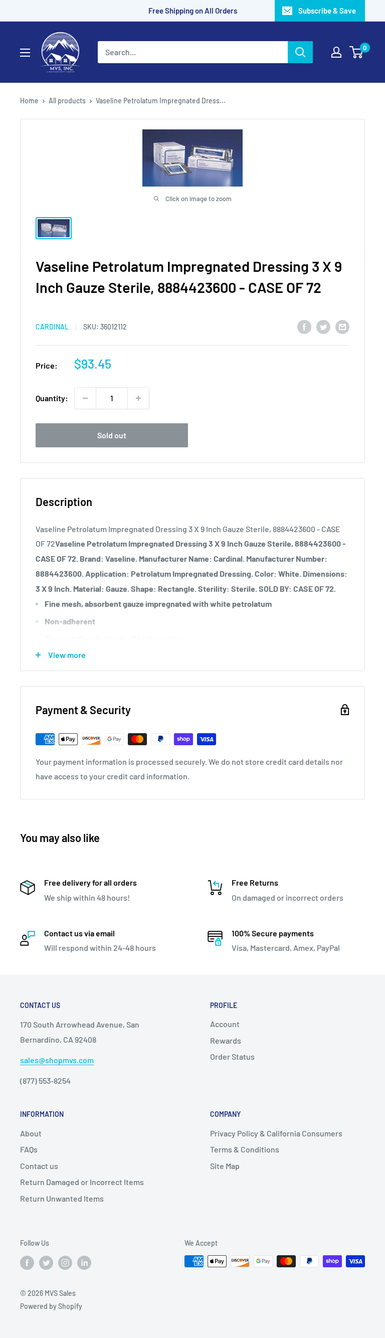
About (31, 1133)
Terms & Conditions (244, 1149)
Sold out (111, 435)
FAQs (29, 1149)
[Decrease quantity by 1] (85, 398)
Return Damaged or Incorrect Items (82, 1182)
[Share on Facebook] (304, 326)
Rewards (225, 1040)
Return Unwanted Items (62, 1198)
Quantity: (52, 398)
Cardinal (52, 326)
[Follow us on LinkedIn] (84, 1262)
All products (67, 100)
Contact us (39, 1165)
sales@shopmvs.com (57, 1060)
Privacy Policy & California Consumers (276, 1133)
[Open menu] (25, 53)
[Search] (300, 52)
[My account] (336, 52)
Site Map (225, 1165)
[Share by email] (342, 326)
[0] (356, 52)
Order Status (232, 1056)
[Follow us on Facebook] (27, 1262)
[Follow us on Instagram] (65, 1262)
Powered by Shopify (51, 1306)
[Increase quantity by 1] (138, 398)
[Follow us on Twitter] (46, 1262)
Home (29, 100)
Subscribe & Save (327, 10)
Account (225, 1024)
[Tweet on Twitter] (323, 326)
